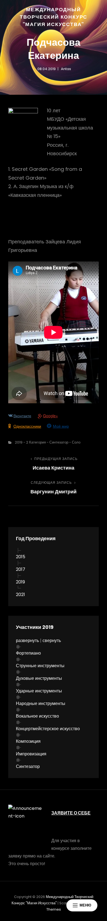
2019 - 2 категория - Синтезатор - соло (47, 442)
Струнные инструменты (40, 666)
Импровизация (31, 754)
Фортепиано (28, 653)
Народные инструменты (40, 703)
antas (66, 68)
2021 (20, 594)
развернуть (27, 640)
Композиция (28, 741)
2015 (20, 557)
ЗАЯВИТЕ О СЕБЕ (71, 813)
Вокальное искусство (37, 716)
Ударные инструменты (39, 691)
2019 (20, 582)
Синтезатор (28, 766)
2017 (20, 569)
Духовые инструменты (39, 678)
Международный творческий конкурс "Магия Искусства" (53, 17)
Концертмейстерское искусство (48, 729)
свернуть (52, 640)
